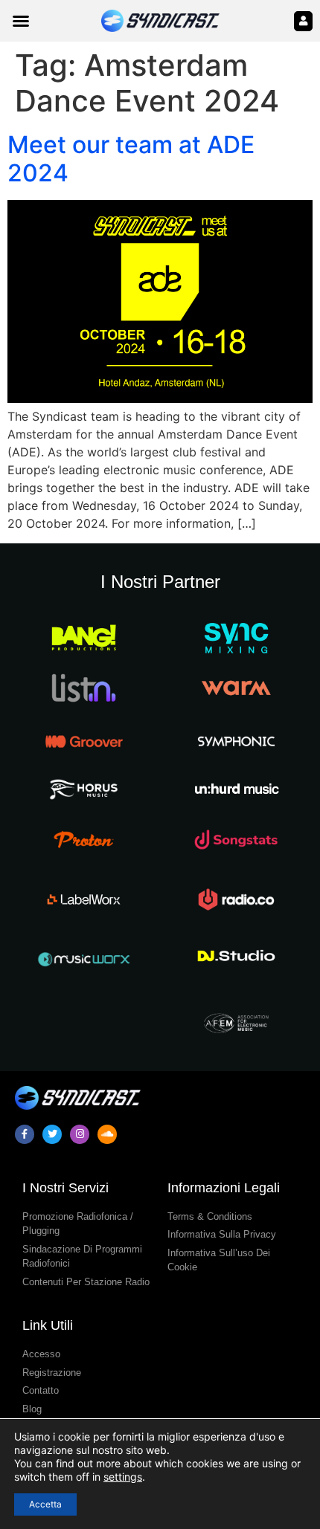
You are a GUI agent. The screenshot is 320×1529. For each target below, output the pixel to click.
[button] (20, 20)
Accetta (45, 1504)
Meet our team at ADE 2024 (131, 158)
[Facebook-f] (24, 1134)
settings (122, 1476)
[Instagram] (79, 1134)
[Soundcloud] (107, 1134)
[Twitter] (52, 1134)
